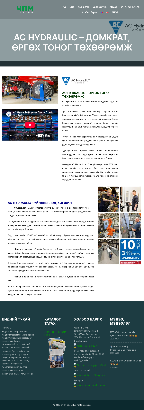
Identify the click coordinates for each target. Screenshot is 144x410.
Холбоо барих (89, 12)
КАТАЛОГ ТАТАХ (130, 6)
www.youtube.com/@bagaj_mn (91, 375)
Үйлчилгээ (83, 6)
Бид (72, 6)
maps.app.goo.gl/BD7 (87, 345)
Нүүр (64, 6)
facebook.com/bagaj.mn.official (91, 365)
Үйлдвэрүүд (99, 6)
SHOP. (115, 12)
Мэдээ (113, 6)
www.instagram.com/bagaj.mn (91, 385)
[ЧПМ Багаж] (28, 9)
